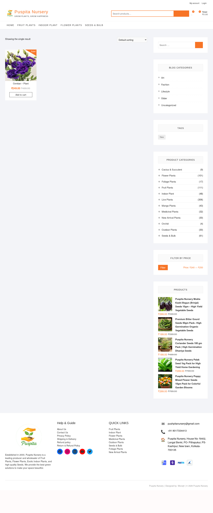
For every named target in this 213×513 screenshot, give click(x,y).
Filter (162, 267)
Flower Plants (71, 25)
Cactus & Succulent (172, 169)
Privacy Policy (64, 435)
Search (181, 13)
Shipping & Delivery (66, 438)
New (162, 136)
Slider (164, 98)
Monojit (181, 485)
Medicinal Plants (170, 211)
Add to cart (20, 94)
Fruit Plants (26, 25)
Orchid (165, 223)
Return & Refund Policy (68, 445)
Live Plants (167, 199)
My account (194, 3)
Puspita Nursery (31, 11)
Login (204, 3)
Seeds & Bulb (94, 25)
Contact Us (62, 432)
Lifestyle (165, 91)
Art (162, 77)
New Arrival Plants (171, 217)
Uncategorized (168, 105)
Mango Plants (169, 205)
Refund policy (63, 442)
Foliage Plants (169, 181)
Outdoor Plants (169, 229)
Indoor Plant (48, 25)
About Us (61, 429)
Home (10, 25)
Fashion (165, 84)
